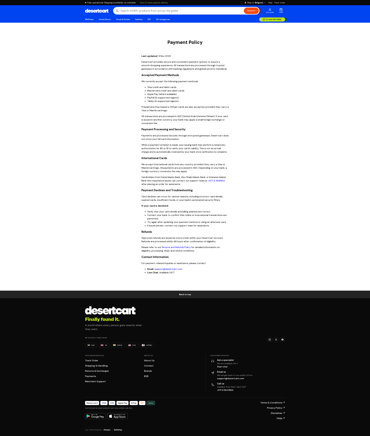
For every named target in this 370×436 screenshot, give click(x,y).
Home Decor (105, 19)
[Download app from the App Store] (117, 416)
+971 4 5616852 (216, 180)
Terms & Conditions (272, 402)
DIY (149, 19)
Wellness (89, 19)
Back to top (185, 294)
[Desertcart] (96, 11)
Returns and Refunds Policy (176, 247)
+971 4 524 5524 (225, 390)
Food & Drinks (123, 19)
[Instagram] (269, 339)
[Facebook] (282, 339)
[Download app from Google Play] (95, 416)
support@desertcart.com (168, 269)
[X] (276, 339)
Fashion (138, 19)
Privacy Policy (276, 407)
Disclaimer (278, 413)
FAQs (281, 418)
